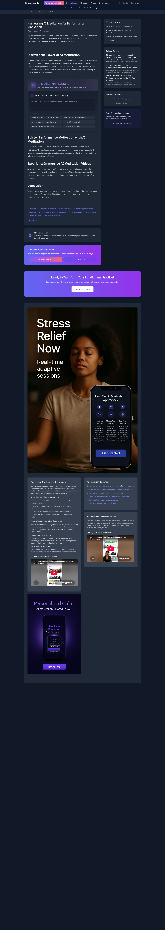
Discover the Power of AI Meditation (119, 27)
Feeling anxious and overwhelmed (75, 117)
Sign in (125, 3)
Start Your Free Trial (82, 289)
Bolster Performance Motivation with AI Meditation (120, 31)
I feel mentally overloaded (72, 126)
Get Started (135, 3)
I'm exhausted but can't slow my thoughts (44, 117)
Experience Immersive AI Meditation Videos (122, 37)
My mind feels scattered (72, 122)
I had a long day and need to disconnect (44, 122)
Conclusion (110, 40)
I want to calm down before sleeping (43, 126)
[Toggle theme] (119, 3)
